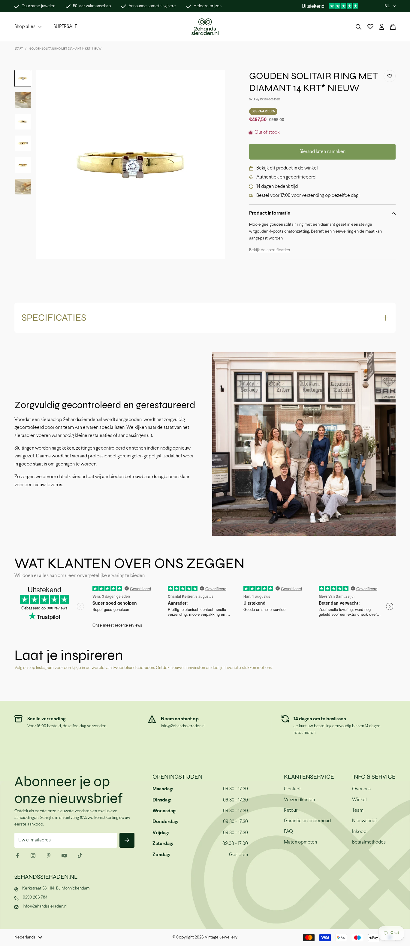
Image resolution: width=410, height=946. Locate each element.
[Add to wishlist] (389, 76)
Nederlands (24, 937)
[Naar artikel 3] (22, 121)
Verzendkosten (299, 800)
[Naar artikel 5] (22, 165)
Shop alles (24, 26)
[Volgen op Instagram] (33, 856)
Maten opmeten (300, 842)
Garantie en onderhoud (307, 821)
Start (18, 48)
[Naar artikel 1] (22, 78)
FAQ (288, 831)
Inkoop (359, 831)
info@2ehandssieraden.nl (183, 726)
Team (357, 810)
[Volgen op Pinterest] (49, 856)
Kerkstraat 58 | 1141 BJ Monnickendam (56, 888)
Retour (290, 810)
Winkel (359, 800)
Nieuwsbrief (364, 821)
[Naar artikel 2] (22, 100)
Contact (292, 789)
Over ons (361, 789)
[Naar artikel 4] (22, 143)
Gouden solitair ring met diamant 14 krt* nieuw (65, 48)
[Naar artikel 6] (22, 186)
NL (387, 6)
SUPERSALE (65, 26)
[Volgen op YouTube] (64, 856)
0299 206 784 (35, 897)
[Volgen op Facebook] (17, 856)
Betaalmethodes (369, 842)
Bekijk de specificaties (269, 250)
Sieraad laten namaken (322, 151)
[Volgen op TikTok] (80, 856)
